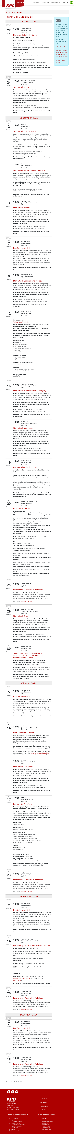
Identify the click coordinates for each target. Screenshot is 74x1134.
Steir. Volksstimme (17, 1126)
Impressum (44, 1106)
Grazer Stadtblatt (46, 1127)
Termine (13, 1117)
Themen (64, 3)
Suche (44, 1110)
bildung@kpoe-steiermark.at (40, 753)
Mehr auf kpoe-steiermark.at (17, 1115)
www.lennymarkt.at (26, 601)
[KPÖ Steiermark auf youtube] (17, 1092)
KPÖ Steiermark (52, 3)
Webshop (13, 1129)
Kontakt (43, 3)
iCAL (58, 20)
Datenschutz (44, 1102)
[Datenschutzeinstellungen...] (71, 2)
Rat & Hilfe (44, 1118)
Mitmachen (36, 3)
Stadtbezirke (45, 1123)
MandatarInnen (45, 1124)
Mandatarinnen (17, 1120)
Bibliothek (15, 1127)
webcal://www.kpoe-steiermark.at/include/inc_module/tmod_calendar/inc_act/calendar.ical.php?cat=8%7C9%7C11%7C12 (61, 54)
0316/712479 (17, 980)
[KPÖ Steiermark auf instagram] (13, 1092)
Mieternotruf (45, 1120)
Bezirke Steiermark (17, 1121)
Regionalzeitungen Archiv (19, 1124)
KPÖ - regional (14, 1118)
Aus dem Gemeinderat (47, 1121)
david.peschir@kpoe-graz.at (21, 978)
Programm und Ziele (15, 1130)
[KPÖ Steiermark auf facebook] (9, 1092)
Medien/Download (15, 1123)
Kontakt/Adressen (46, 1126)
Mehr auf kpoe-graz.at (46, 1115)
